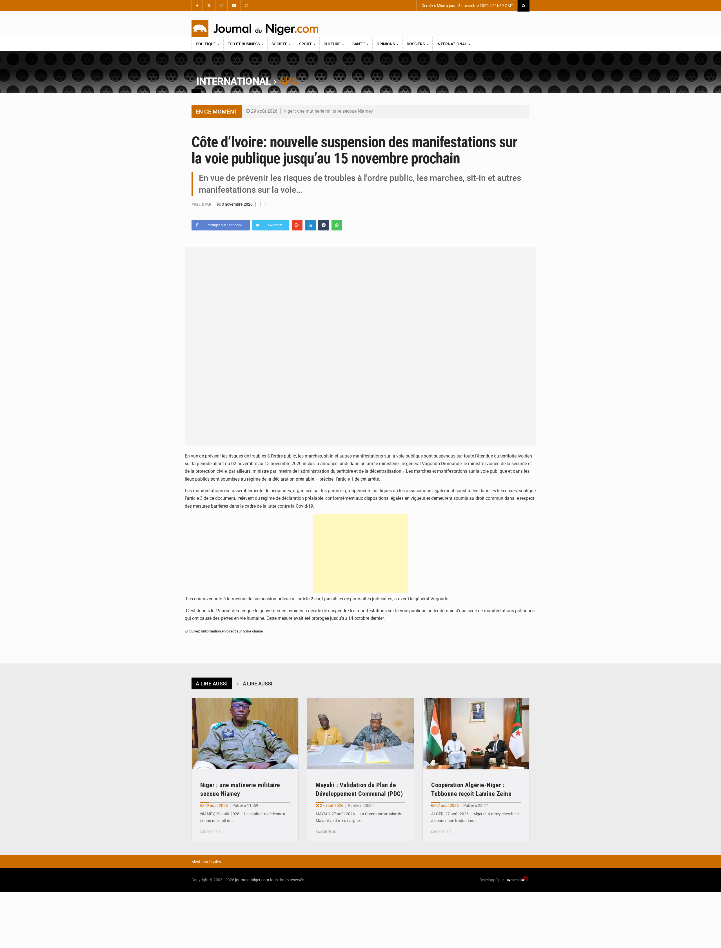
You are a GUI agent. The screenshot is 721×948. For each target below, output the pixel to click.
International (452, 44)
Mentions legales (206, 862)
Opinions (386, 44)
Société (280, 44)
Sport (306, 44)
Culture (332, 44)
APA (288, 81)
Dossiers (416, 44)
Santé (359, 44)
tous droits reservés (287, 880)
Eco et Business (244, 44)
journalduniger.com (252, 880)
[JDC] (255, 28)
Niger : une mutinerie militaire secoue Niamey (328, 111)
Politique (206, 44)
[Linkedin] (310, 225)
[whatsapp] (336, 225)
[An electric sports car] (245, 733)
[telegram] (323, 225)
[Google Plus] (297, 225)
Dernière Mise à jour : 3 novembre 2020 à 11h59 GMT (467, 5)
